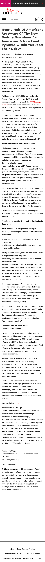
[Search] (31, 19)
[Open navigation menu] (4, 19)
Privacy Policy (29, 558)
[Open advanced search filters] (36, 19)
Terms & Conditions (32, 554)
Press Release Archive (26, 549)
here (20, 403)
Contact (40, 558)
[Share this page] (41, 19)
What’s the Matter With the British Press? (21, 3)
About (12, 549)
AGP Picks (5, 3)
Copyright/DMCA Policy (11, 558)
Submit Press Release (13, 554)
